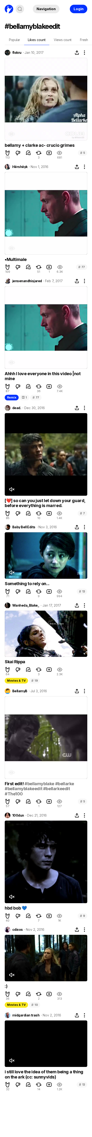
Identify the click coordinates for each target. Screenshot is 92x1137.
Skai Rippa (15, 661)
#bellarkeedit (56, 788)
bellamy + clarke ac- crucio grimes (39, 145)
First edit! (15, 783)
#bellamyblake (39, 783)
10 (34, 1005)
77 (81, 267)
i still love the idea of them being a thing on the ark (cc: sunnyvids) (44, 1074)
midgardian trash (25, 1015)
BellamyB (19, 691)
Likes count (37, 40)
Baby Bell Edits (23, 527)
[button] (7, 153)
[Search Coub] (20, 9)
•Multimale (16, 259)
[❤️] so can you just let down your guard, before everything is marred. (45, 503)
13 (82, 591)
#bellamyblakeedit (23, 788)
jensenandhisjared (27, 281)
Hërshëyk (20, 166)
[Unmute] (11, 134)
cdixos (17, 929)
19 (34, 681)
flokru (16, 52)
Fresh (84, 40)
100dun (18, 815)
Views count (62, 40)
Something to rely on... (27, 583)
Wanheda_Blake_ (25, 605)
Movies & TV (16, 680)
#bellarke (64, 783)
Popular (14, 40)
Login (79, 9)
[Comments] (28, 153)
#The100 (13, 793)
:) (6, 986)
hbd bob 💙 (16, 908)
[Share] (77, 52)
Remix (11, 397)
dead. (16, 408)
